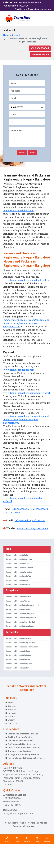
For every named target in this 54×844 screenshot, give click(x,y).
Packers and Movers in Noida (17, 563)
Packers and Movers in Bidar (17, 668)
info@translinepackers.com (37, 9)
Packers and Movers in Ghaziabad (19, 568)
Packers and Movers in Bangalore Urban (22, 647)
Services (12, 709)
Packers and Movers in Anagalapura (20, 626)
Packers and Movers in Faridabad (19, 572)
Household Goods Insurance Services (26, 757)
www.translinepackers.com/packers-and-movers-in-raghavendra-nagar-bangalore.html (26, 323)
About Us (12, 706)
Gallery (11, 716)
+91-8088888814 (40, 54)
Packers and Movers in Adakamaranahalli (22, 605)
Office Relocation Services (21, 740)
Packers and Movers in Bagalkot (19, 638)
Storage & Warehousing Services (23, 754)
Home (6, 35)
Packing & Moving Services (20, 737)
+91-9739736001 (12, 513)
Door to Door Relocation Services (24, 747)
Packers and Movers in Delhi (17, 555)
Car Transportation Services (21, 744)
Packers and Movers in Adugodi (18, 609)
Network (16, 35)
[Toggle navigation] (48, 18)
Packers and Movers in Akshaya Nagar (21, 618)
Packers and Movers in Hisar (17, 580)
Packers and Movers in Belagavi (18, 651)
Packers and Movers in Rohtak (18, 584)
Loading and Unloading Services (23, 733)
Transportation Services (19, 751)
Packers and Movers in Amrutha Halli (20, 622)
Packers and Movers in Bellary (18, 659)
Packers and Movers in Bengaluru (19, 664)
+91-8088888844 (40, 48)
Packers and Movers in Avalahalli (19, 597)
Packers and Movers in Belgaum (18, 655)
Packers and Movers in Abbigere (18, 601)
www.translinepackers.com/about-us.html (27, 280)
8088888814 (9, 5)
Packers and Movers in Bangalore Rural (21, 642)
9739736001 (23, 5)
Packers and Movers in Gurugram (19, 559)
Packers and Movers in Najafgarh (19, 576)
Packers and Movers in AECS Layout (20, 613)
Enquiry (11, 719)
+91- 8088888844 (32, 2)
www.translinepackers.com (18, 210)
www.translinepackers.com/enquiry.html (26, 393)
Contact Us (13, 723)
